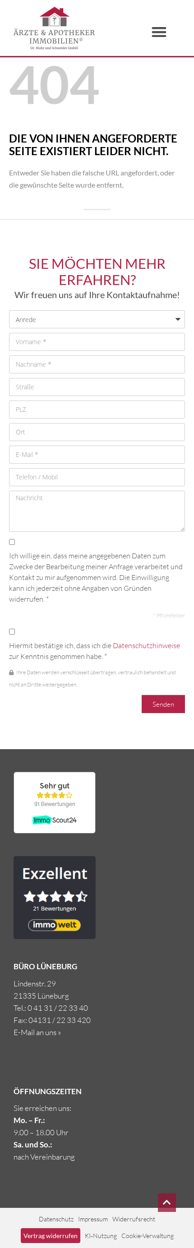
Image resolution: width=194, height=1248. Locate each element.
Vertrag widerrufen (50, 1235)
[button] (159, 32)
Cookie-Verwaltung (147, 1235)
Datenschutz (56, 1219)
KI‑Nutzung (101, 1235)
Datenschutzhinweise (146, 645)
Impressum (93, 1219)
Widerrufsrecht (133, 1219)
